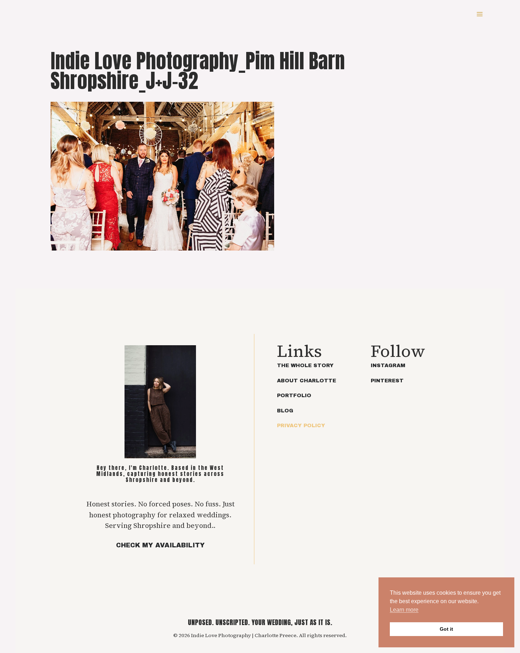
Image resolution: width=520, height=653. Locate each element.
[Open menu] (479, 13)
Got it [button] (446, 629)
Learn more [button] (404, 610)
